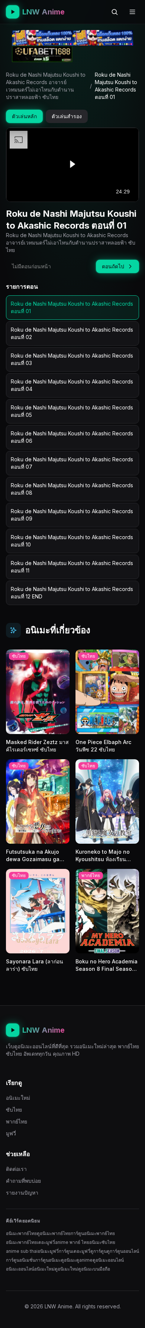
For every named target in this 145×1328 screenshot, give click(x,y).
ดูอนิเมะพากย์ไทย (54, 1233)
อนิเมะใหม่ (18, 1098)
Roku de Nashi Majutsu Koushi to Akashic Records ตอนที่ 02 (72, 333)
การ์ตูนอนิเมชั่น (20, 1260)
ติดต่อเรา (16, 1169)
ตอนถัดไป (113, 266)
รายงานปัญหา (22, 1192)
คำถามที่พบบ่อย (23, 1181)
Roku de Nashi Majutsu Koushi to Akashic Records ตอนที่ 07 (72, 463)
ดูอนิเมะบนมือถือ (94, 1269)
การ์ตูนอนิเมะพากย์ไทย (93, 1233)
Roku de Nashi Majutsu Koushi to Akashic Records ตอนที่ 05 (72, 411)
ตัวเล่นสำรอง (67, 116)
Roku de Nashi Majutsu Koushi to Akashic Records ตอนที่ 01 (72, 307)
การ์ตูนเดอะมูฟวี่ (74, 1251)
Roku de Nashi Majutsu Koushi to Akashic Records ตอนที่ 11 (72, 567)
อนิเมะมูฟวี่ (48, 1251)
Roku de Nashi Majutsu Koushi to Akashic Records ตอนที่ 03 (72, 359)
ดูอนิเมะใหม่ (66, 1269)
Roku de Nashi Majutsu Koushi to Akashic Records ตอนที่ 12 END (72, 593)
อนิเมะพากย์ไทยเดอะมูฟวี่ (30, 1242)
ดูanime (84, 1260)
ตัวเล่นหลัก (24, 116)
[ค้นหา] (114, 12)
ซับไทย (14, 1109)
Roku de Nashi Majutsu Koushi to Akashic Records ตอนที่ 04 (72, 385)
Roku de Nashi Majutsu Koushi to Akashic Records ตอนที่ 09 (72, 515)
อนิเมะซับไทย (102, 1242)
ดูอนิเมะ (68, 1260)
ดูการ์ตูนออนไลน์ (123, 1251)
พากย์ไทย (16, 1121)
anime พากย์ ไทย (72, 1242)
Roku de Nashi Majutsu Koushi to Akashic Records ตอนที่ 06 (72, 437)
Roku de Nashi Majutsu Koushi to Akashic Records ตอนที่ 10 (72, 541)
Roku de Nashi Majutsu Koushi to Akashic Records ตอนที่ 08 (72, 489)
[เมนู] (132, 12)
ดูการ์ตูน (98, 1251)
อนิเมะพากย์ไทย (21, 1233)
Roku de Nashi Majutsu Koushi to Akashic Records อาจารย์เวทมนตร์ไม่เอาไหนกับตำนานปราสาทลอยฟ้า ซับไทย (46, 86)
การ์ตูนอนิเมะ (48, 1260)
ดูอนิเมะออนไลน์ (108, 1260)
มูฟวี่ (11, 1133)
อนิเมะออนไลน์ (20, 1269)
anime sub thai (22, 1251)
